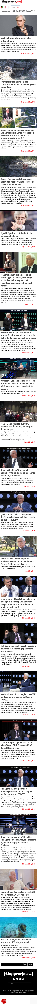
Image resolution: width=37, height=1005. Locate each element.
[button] (4, 1001)
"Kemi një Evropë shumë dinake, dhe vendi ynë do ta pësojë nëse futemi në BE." (18, 568)
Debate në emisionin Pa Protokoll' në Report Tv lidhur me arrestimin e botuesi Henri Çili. (18, 393)
